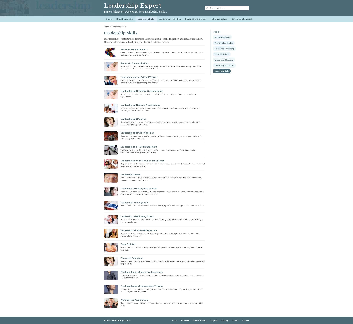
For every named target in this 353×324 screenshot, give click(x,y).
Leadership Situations (196, 19)
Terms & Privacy (199, 320)
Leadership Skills (146, 19)
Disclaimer (184, 320)
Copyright (214, 320)
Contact (235, 320)
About (174, 320)
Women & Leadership (224, 43)
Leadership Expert (132, 5)
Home (109, 19)
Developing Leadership (243, 19)
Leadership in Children (170, 19)
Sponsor (245, 320)
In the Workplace (219, 19)
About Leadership (124, 19)
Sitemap (224, 320)
